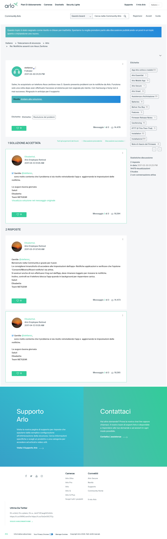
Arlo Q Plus (70, 495)
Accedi (149, 16)
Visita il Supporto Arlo (27, 448)
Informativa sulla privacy (22, 534)
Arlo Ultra (69, 478)
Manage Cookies (62, 534)
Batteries (135, 102)
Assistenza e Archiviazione (143, 96)
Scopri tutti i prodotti (74, 499)
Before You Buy (138, 107)
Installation (136, 134)
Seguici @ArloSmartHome (20, 521)
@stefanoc (27, 173)
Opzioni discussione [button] (160, 56)
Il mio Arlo (140, 5)
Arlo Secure (137, 86)
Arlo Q (68, 491)
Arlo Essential (137, 75)
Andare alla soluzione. (31, 99)
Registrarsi (137, 16)
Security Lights (73, 5)
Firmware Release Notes (142, 118)
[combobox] (111, 16)
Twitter (31, 476)
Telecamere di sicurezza (29, 43)
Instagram (41, 476)
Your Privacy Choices (41, 534)
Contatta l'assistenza (110, 437)
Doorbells (59, 5)
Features (135, 112)
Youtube (36, 476)
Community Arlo (13, 16)
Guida (158, 16)
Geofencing (137, 123)
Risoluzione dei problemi (44, 117)
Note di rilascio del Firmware (144, 144)
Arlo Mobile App (138, 81)
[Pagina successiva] (159, 149)
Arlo (47, 43)
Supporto (128, 5)
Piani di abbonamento (31, 5)
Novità (90, 483)
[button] (123, 64)
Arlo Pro (68, 483)
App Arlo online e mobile (142, 70)
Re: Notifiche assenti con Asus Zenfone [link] (29, 46)
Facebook (26, 476)
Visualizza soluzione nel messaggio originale (33, 200)
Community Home (95, 491)
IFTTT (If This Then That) (142, 128)
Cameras (48, 5)
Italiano (9, 43)
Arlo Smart (136, 91)
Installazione (137, 139)
